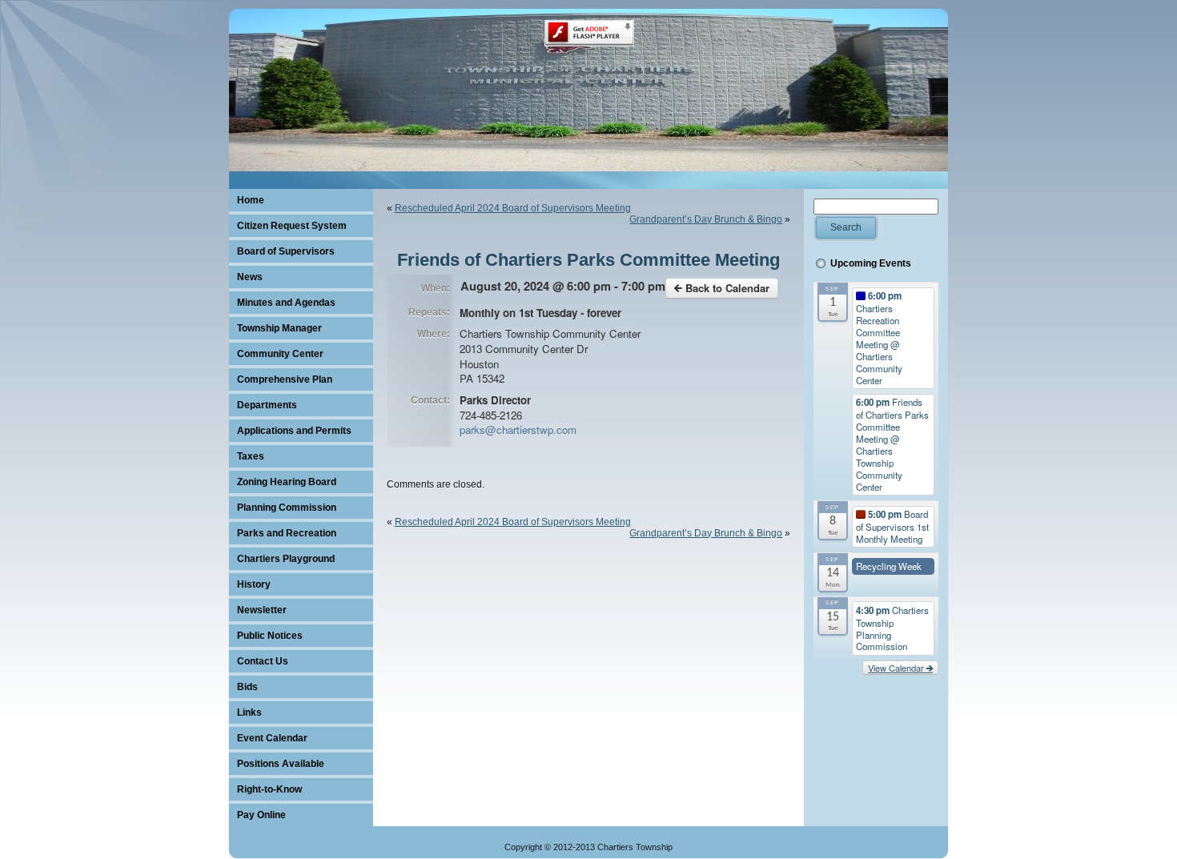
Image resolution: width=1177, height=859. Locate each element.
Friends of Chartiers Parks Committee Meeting (588, 260)
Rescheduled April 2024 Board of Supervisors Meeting (513, 208)
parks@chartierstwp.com (518, 429)
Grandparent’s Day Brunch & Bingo (705, 219)
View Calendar (897, 667)
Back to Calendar (725, 287)
